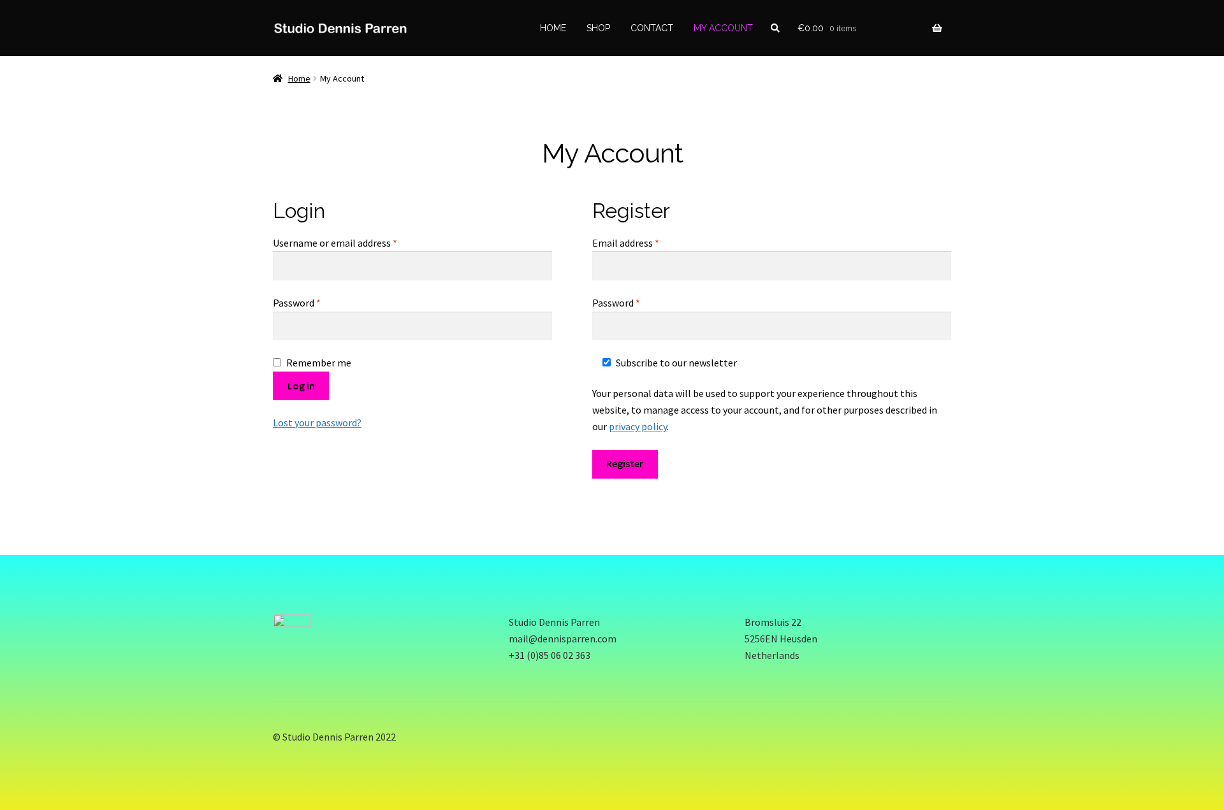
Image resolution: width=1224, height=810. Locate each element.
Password (315, 302)
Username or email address (354, 242)
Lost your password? (317, 422)
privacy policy (638, 426)
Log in (301, 385)
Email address (644, 242)
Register (624, 463)
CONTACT (651, 28)
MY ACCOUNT (723, 28)
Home (299, 78)
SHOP (598, 28)
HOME (553, 28)
